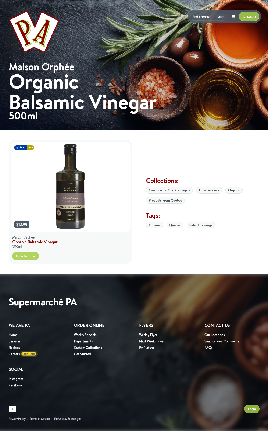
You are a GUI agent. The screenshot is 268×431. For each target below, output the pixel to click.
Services (15, 341)
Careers (14, 354)
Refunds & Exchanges (67, 419)
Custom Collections (88, 347)
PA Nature (146, 347)
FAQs (208, 347)
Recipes (14, 347)
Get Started (82, 354)
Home (13, 334)
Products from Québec (165, 200)
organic (154, 225)
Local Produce (209, 190)
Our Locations (214, 334)
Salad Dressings (200, 225)
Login (252, 409)
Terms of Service (40, 419)
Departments (83, 341)
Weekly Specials (85, 334)
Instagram (16, 378)
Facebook (15, 385)
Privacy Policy (17, 419)
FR (12, 409)
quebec (175, 225)
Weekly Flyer (148, 334)
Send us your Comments (221, 341)
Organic (234, 190)
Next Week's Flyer (152, 341)
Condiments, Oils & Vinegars (169, 190)
